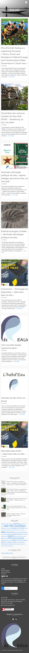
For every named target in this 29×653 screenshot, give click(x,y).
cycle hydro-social (9, 530)
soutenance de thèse (6, 544)
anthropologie (11, 524)
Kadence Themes (19, 650)
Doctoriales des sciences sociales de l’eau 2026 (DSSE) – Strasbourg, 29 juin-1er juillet (17, 500)
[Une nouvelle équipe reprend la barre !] (14, 328)
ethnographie (17, 532)
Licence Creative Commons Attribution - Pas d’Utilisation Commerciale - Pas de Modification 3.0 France (13, 582)
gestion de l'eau (17, 534)
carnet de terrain (8, 528)
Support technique (5, 572)
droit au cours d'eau (21, 530)
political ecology (9, 540)
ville (5, 546)
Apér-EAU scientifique (15, 525)
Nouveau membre (22, 536)
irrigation (11, 536)
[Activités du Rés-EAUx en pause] (14, 381)
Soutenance (22, 542)
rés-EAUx (14, 542)
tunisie (17, 544)
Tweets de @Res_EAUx (7, 553)
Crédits (3, 569)
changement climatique (17, 528)
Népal (2, 538)
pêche (3, 542)
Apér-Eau (17, 524)
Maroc (18, 536)
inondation (5, 536)
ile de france (25, 534)
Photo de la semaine (16, 538)
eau (3, 531)
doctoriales (15, 530)
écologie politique (10, 545)
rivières (9, 542)
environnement (9, 532)
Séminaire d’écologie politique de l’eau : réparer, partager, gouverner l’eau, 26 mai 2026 (17, 507)
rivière (6, 542)
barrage (2, 528)
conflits (5, 530)
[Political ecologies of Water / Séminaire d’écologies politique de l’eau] (14, 215)
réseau (18, 542)
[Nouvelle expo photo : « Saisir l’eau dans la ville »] (14, 434)
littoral (15, 536)
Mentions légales (5, 570)
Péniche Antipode (22, 540)
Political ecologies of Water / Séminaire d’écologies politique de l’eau (16, 514)
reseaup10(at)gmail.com (9, 605)
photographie (3, 540)
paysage (5, 538)
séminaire (14, 544)
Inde (2, 536)
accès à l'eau (4, 524)
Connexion (3, 574)
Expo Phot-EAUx (23, 532)
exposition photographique (7, 534)
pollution (14, 540)
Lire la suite (11, 76)
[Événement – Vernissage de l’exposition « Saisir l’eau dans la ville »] (14, 272)
